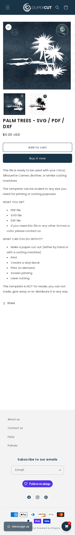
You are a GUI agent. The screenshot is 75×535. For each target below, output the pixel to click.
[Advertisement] (37, 347)
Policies (13, 445)
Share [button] (11, 303)
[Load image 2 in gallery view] (37, 104)
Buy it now (37, 158)
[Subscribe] (59, 470)
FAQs (11, 437)
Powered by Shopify (48, 528)
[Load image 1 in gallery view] (14, 104)
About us (14, 419)
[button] (7, 7)
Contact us (15, 428)
